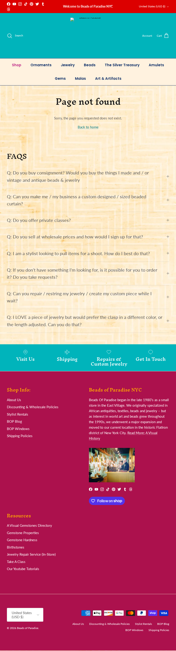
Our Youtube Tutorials (23, 569)
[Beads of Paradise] (88, 36)
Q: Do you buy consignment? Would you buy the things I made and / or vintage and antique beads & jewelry (78, 176)
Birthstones (15, 547)
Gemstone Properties (23, 533)
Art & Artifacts (108, 78)
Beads (90, 65)
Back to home (88, 127)
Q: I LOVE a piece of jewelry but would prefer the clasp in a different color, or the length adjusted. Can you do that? (84, 320)
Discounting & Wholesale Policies (32, 407)
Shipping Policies (20, 436)
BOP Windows (18, 429)
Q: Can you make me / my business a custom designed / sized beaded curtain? (76, 200)
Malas (80, 78)
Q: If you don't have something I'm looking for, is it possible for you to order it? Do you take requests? (82, 273)
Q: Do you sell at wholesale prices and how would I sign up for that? (75, 236)
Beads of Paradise (27, 628)
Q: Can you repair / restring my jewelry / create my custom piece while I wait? (79, 297)
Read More (135, 433)
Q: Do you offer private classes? (39, 220)
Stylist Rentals (17, 414)
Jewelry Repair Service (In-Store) (31, 554)
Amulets (156, 65)
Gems (60, 78)
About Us (14, 400)
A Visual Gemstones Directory (29, 525)
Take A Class (16, 562)
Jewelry (68, 65)
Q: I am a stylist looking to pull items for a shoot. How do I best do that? (78, 253)
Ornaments (41, 65)
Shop (16, 65)
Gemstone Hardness (22, 540)
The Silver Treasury (122, 65)
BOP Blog (14, 421)
